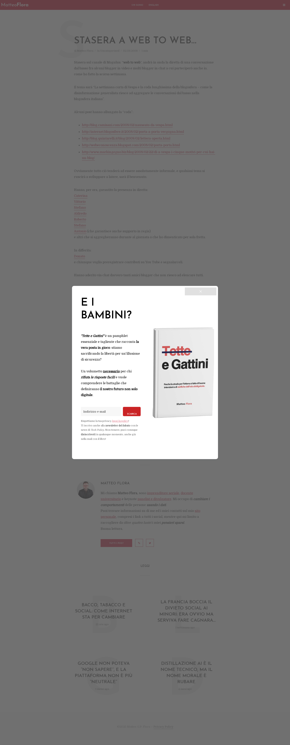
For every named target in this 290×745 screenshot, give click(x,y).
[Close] (200, 291)
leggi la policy (120, 421)
